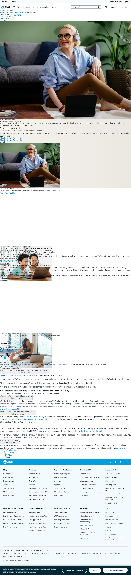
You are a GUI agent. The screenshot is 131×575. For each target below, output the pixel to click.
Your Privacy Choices (98, 553)
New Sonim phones (10, 527)
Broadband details (47, 553)
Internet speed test (86, 481)
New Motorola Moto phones (13, 523)
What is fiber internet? (87, 525)
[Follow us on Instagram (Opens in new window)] (121, 462)
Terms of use (26, 553)
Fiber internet (8, 477)
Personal (4, 1)
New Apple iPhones (10, 512)
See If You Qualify (7, 193)
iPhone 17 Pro (33, 477)
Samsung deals (110, 485)
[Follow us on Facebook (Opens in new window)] (115, 462)
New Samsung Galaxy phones (13, 516)
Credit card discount (112, 494)
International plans (61, 477)
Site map (5, 553)
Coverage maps (15, 553)
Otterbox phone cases (62, 523)
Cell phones (7, 474)
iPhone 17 (32, 485)
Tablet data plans (60, 488)
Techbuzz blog (7, 550)
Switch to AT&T (85, 474)
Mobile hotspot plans (61, 492)
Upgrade (57, 485)
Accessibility (35, 553)
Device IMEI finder (86, 495)
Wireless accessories (10, 492)
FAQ (8, 263)
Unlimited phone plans (62, 474)
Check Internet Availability (11, 138)
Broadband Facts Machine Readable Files (114, 539)
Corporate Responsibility (114, 523)
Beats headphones (60, 527)
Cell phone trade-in (86, 488)
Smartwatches (8, 488)
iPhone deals (109, 481)
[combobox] (84, 7)
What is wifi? (84, 538)
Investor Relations (111, 520)
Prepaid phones (8, 495)
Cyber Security (7, 556)
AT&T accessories (60, 516)
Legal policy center (60, 553)
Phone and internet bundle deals (114, 489)
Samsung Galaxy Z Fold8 (37, 495)
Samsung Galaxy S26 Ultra (38, 488)
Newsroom (109, 516)
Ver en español (124, 2)
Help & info (109, 530)
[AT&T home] (5, 7)
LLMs (46, 550)
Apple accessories (60, 512)
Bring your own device (88, 485)
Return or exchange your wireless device (89, 533)
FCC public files (18, 556)
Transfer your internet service (90, 492)
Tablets (5, 485)
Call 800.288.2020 (7, 351)
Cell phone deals (111, 477)
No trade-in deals (111, 503)
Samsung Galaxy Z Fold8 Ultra (39, 492)
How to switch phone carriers (90, 477)
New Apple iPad (34, 512)
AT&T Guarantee (111, 534)
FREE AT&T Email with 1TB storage (32, 550)
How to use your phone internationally (88, 521)
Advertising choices (73, 553)
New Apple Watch (35, 520)
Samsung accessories (62, 520)
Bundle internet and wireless (90, 512)
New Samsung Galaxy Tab (38, 516)
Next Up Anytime (60, 495)
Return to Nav (19, 12)
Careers (108, 527)
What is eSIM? (84, 529)
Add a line (57, 481)
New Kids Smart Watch (37, 530)
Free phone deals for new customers (114, 498)
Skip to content (6, 10)
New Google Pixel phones (12, 520)
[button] (14, 7)
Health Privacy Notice (115, 553)
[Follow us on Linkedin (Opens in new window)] (126, 462)
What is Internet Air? (87, 516)
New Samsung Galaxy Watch (39, 523)
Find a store (114, 2)
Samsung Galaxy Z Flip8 (37, 499)
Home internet (8, 481)
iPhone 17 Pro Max (35, 474)
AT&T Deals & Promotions (114, 474)
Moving (3, 263)
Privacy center (86, 553)
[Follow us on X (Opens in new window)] (110, 462)
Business (13, 1)
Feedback (17, 550)
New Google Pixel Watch (37, 527)
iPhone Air (32, 481)
